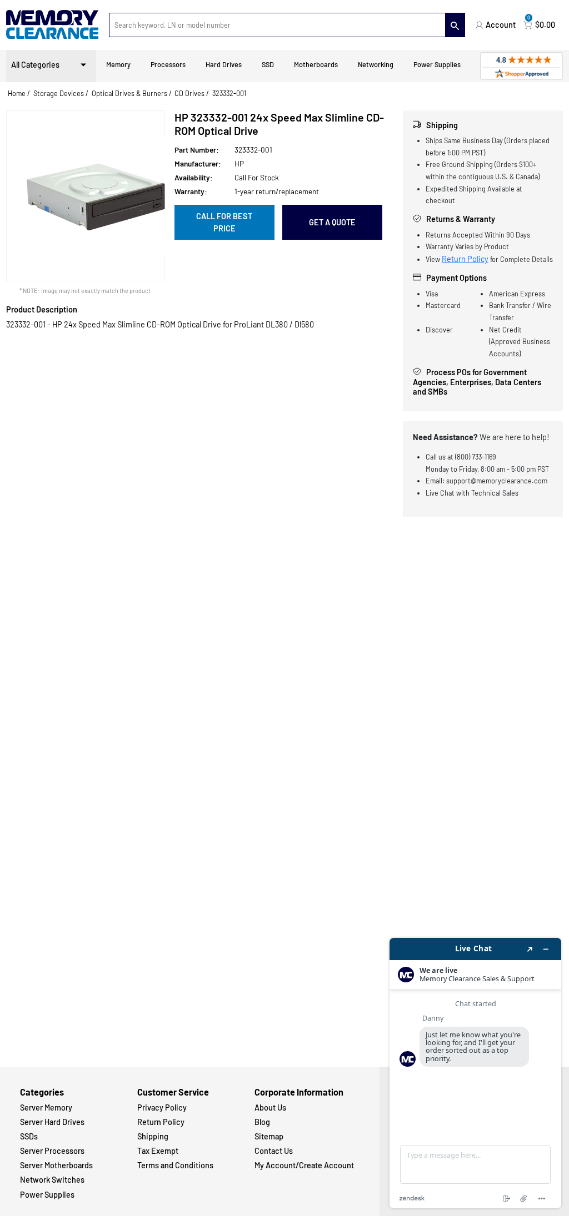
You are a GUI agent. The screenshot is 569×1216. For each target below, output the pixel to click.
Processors (168, 64)
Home (17, 93)
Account (501, 24)
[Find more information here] (475, 1073)
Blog (262, 1122)
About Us (270, 1107)
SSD (268, 64)
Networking (375, 64)
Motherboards (316, 64)
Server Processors (52, 1151)
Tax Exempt (157, 1151)
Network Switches (52, 1179)
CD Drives (189, 93)
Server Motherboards (56, 1165)
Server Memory (46, 1107)
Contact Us (273, 1151)
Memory (118, 64)
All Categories (35, 64)
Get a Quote (332, 222)
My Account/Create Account (304, 1165)
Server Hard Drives (52, 1122)
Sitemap (268, 1136)
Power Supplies (437, 64)
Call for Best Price (224, 222)
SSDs (29, 1136)
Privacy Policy (162, 1107)
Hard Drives (224, 64)
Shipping (152, 1136)
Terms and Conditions (175, 1165)
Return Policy (465, 259)
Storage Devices (58, 93)
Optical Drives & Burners (129, 93)
